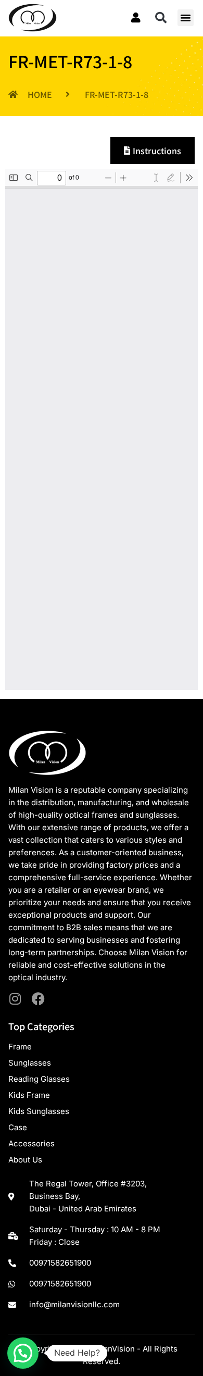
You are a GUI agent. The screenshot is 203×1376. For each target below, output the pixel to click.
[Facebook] (38, 998)
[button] (161, 18)
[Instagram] (14, 998)
